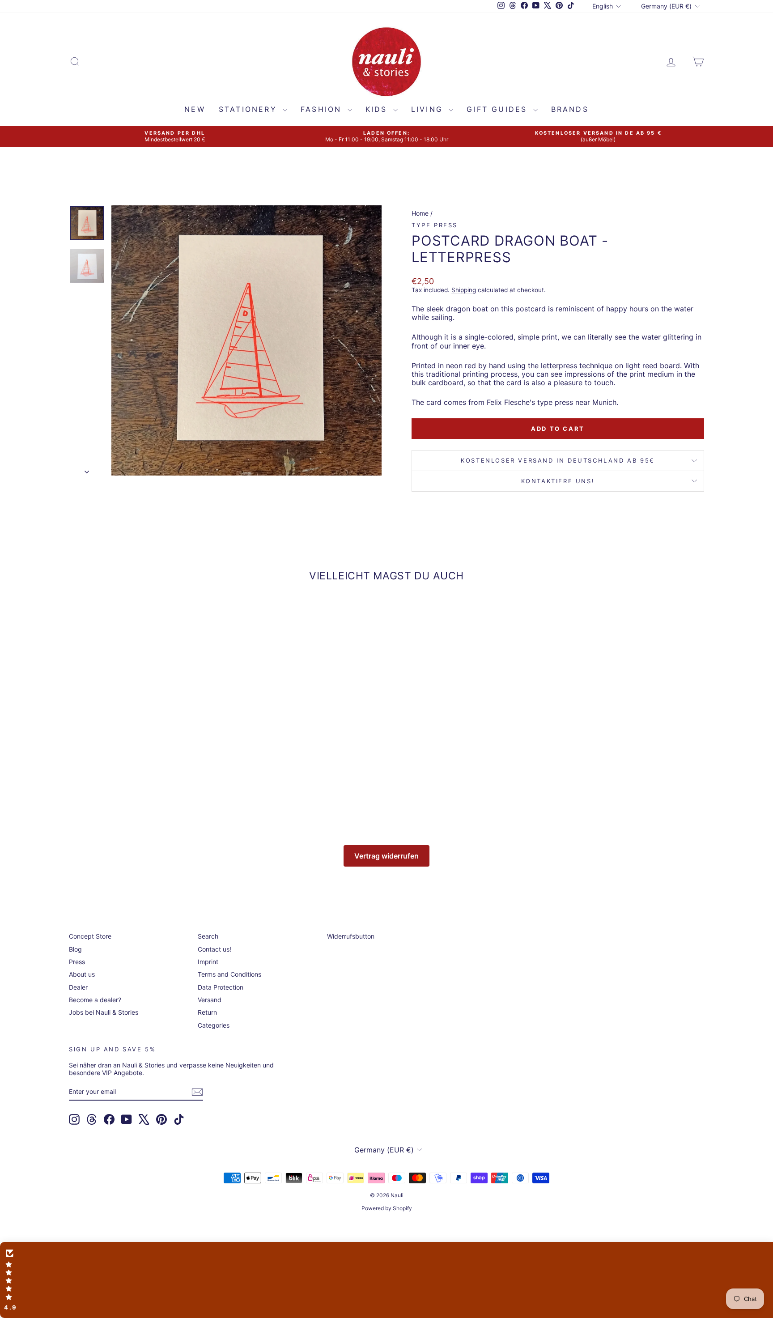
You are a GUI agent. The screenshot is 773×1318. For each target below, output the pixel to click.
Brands (570, 109)
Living (428, 109)
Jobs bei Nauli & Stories (103, 1012)
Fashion (323, 109)
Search (208, 936)
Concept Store (90, 936)
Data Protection (220, 987)
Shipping (463, 289)
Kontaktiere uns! (558, 481)
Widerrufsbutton (350, 936)
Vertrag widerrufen (386, 855)
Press (77, 961)
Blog (75, 949)
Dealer (78, 987)
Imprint (208, 961)
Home (420, 213)
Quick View (144, 746)
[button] (386, 1280)
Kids (378, 109)
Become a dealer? (95, 999)
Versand (209, 999)
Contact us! (214, 949)
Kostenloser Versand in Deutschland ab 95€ (558, 460)
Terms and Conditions (229, 974)
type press (435, 225)
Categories (213, 1025)
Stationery (249, 109)
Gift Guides (499, 109)
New (194, 109)
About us (82, 974)
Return (207, 1012)
